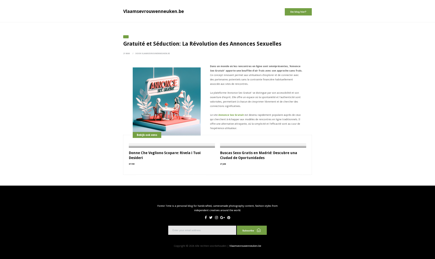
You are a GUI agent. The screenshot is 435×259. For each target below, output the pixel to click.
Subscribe (248, 230)
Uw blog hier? (298, 11)
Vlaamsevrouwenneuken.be (245, 245)
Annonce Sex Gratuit (231, 114)
